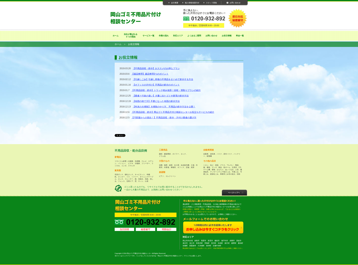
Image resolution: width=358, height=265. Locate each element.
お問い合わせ (235, 3)
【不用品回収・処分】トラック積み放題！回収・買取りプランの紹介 (166, 90)
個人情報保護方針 (192, 3)
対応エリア (178, 35)
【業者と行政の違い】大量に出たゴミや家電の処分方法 (161, 96)
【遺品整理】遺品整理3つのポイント (150, 74)
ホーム (116, 35)
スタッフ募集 (211, 3)
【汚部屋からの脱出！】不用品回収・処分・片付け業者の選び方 (163, 117)
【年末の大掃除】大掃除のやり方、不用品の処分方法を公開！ (164, 106)
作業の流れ (164, 35)
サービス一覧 (148, 35)
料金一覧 (240, 35)
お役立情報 (227, 35)
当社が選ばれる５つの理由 (130, 35)
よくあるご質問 (194, 35)
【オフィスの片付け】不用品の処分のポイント (156, 85)
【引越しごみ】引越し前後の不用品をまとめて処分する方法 (163, 79)
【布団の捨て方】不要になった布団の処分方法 (156, 101)
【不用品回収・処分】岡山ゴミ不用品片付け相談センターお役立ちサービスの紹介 (172, 112)
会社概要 (174, 3)
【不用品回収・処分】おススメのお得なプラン (156, 68)
